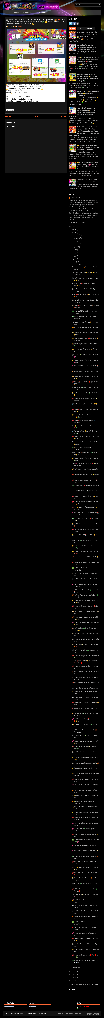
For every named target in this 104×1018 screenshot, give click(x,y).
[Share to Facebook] (13, 110)
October (75, 241)
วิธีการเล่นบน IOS (26, 12)
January (75, 967)
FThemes (66, 1013)
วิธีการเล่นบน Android (41, 12)
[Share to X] (11, 110)
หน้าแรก (8, 12)
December (76, 235)
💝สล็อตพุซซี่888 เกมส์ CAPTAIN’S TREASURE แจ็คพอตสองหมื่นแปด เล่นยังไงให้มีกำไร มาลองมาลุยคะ (88, 148)
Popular (72, 28)
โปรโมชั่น (16, 12)
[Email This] (7, 110)
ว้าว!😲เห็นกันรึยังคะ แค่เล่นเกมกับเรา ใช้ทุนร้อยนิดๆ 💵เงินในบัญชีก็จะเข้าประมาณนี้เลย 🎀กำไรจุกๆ (88, 60)
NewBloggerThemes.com (93, 1014)
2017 (72, 980)
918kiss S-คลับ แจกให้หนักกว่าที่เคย (87, 32)
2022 (72, 230)
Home (36, 116)
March (74, 262)
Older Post (64, 116)
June (74, 253)
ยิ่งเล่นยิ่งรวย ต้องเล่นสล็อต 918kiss (87, 179)
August (75, 247)
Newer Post (8, 116)
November (76, 238)
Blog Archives (89, 28)
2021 (72, 233)
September (76, 244)
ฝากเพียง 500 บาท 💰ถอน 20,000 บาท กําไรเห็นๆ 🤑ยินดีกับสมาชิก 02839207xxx (88, 93)
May (74, 256)
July (74, 250)
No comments (21, 26)
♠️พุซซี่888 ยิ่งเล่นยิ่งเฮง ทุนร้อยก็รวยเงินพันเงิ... (85, 688)
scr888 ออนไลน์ (75, 197)
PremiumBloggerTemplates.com (91, 1013)
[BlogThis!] (9, 110)
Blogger (95, 985)
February (75, 265)
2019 (72, 974)
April (74, 259)
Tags (80, 28)
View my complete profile (77, 222)
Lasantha (81, 1013)
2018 (72, 977)
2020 (72, 971)
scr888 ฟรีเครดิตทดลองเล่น (85, 45)
